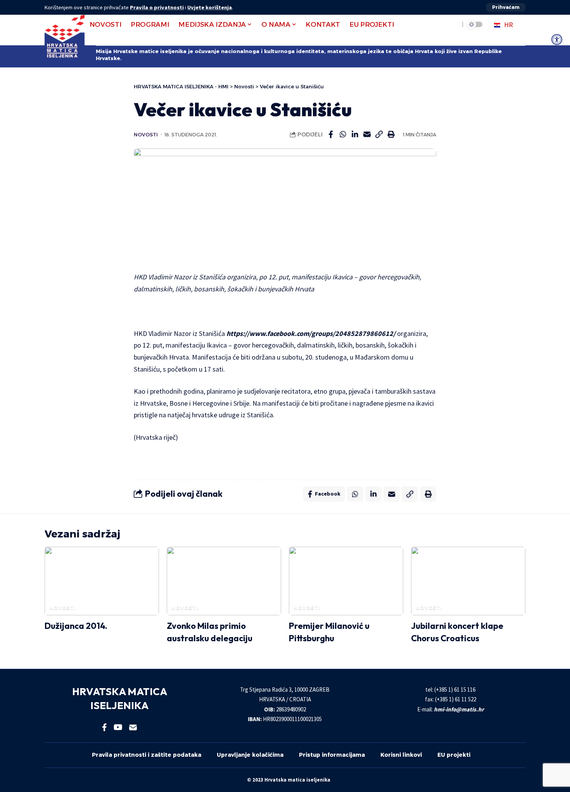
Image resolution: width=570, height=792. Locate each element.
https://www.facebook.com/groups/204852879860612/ (311, 333)
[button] (505, 7)
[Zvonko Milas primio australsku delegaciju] (224, 581)
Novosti (146, 135)
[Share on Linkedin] (354, 134)
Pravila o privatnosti (157, 7)
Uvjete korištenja (209, 7)
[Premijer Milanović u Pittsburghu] (346, 581)
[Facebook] (104, 727)
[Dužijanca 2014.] (102, 581)
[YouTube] (118, 727)
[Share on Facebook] (330, 134)
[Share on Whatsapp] (342, 134)
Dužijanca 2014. (76, 625)
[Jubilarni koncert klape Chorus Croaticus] (468, 581)
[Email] (366, 134)
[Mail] (133, 727)
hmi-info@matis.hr (459, 709)
